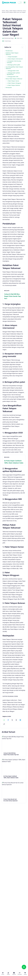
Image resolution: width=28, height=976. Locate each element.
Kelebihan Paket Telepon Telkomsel (12, 53)
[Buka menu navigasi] (24, 2)
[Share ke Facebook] (8, 720)
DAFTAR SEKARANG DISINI (10, 696)
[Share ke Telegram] (20, 720)
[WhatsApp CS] (24, 967)
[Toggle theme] (20, 2)
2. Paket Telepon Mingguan (14, 83)
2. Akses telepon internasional (15, 59)
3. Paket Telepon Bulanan (13, 85)
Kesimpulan (9, 87)
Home (3, 10)
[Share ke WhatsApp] (4, 720)
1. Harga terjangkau (12, 56)
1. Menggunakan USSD (13, 70)
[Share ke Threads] (16, 720)
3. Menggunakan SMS (12, 76)
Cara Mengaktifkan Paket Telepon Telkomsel (14, 67)
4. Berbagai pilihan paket (13, 64)
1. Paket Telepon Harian (13, 81)
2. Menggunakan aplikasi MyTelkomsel (13, 73)
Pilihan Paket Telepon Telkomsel (14, 78)
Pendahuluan (9, 50)
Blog (7, 10)
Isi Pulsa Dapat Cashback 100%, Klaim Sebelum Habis (13, 462)
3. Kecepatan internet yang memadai (14, 61)
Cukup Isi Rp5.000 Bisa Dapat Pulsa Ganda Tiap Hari (12, 296)
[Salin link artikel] (4, 724)
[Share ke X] (12, 720)
